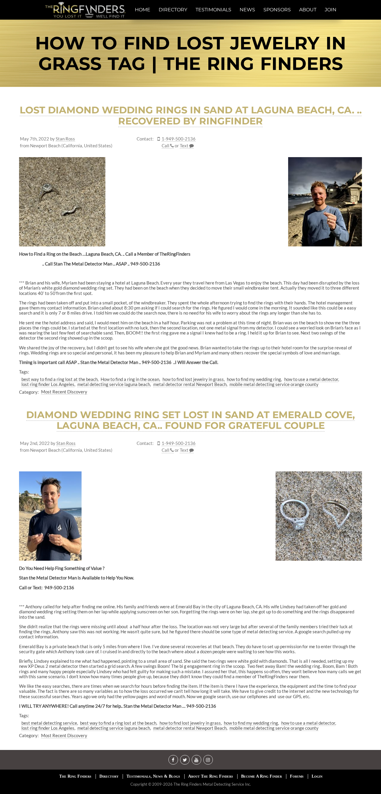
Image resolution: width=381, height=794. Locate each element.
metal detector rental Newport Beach (190, 384)
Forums (297, 776)
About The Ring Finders (210, 776)
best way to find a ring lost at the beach (59, 379)
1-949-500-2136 (179, 138)
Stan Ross (65, 138)
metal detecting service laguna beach (113, 384)
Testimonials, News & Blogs (153, 776)
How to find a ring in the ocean (130, 379)
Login (317, 776)
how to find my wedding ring (254, 379)
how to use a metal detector (311, 379)
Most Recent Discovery (64, 391)
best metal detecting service (49, 723)
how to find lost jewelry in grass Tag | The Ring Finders (190, 53)
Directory (108, 776)
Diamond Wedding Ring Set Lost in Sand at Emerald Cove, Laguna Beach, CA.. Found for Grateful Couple (190, 420)
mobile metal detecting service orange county (273, 384)
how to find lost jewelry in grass (193, 379)
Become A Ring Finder (261, 776)
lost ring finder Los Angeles (47, 384)
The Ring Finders (75, 776)
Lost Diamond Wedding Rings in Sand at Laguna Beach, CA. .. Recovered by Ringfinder (191, 115)
